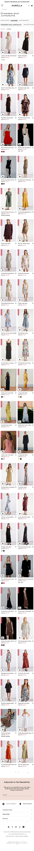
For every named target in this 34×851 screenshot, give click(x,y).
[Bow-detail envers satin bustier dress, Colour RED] (4, 583)
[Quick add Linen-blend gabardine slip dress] (19, 208)
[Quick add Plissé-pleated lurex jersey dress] (19, 543)
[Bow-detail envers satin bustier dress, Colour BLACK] (2, 151)
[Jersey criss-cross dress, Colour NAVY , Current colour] (2, 397)
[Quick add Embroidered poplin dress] (19, 729)
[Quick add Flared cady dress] (2, 240)
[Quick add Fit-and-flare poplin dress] (2, 761)
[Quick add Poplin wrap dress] (19, 300)
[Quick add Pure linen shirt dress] (19, 670)
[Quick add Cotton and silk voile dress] (2, 52)
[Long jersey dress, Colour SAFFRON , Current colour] (19, 397)
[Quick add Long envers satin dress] (2, 608)
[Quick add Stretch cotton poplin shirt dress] (2, 513)
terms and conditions (9, 831)
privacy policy (19, 831)
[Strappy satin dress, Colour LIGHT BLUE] (2, 550)
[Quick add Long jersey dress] (19, 389)
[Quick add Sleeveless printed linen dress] (2, 670)
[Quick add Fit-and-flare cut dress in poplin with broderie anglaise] (2, 359)
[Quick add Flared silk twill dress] (19, 270)
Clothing (4, 9)
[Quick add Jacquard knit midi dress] (19, 176)
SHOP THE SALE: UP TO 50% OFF (17, 1)
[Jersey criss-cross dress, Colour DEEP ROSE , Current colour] (3, 459)
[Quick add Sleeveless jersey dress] (2, 114)
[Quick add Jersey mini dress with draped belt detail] (2, 176)
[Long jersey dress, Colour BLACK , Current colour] (20, 459)
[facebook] (12, 827)
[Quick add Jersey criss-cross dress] (2, 389)
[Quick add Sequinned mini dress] (19, 700)
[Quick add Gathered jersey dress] (19, 114)
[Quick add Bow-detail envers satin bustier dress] (2, 144)
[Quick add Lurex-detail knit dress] (19, 513)
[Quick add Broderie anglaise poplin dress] (2, 700)
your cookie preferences (14, 834)
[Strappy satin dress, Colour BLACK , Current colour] (3, 550)
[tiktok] (20, 827)
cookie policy (27, 831)
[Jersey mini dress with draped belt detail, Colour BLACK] (2, 645)
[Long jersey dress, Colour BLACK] (21, 397)
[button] (9, 29)
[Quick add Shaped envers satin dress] (19, 576)
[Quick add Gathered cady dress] (19, 84)
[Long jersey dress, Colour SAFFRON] (19, 459)
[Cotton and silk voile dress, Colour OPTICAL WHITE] (2, 59)
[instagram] (8, 827)
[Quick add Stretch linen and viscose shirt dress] (2, 208)
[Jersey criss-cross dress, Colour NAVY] (2, 459)
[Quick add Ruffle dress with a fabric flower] (19, 422)
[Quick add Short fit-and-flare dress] (2, 84)
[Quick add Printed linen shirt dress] (19, 359)
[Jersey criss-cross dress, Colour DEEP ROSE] (4, 397)
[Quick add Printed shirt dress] (19, 330)
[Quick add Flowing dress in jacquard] (2, 484)
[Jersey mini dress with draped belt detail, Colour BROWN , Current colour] (3, 645)
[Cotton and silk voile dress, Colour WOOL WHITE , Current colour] (3, 59)
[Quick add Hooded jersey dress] (2, 422)
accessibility (25, 836)
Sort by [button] (2, 29)
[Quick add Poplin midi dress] (19, 52)
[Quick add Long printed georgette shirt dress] (2, 270)
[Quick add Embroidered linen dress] (2, 300)
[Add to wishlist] (16, 56)
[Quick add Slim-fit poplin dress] (19, 761)
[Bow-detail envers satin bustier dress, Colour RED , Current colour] (3, 151)
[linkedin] (23, 827)
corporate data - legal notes (13, 836)
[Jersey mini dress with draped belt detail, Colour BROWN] (4, 183)
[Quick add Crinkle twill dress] (2, 729)
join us (24, 834)
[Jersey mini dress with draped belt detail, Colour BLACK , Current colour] (2, 183)
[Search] (29, 5)
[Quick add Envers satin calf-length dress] (19, 608)
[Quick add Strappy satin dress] (2, 543)
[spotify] (16, 827)
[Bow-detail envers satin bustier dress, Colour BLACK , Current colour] (2, 583)
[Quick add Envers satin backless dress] (19, 144)
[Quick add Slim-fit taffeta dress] (19, 240)
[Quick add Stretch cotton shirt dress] (2, 330)
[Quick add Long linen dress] (19, 484)
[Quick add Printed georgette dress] (19, 638)
